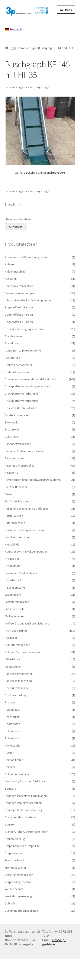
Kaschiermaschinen (17, 537)
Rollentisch (12, 738)
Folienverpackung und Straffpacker (27, 508)
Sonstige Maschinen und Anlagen (26, 796)
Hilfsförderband (15, 523)
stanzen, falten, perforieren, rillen (26, 832)
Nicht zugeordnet (16, 631)
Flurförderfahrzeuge (18, 501)
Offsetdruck (12, 659)
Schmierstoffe (16, 587)
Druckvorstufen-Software (21, 408)
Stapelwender (14, 853)
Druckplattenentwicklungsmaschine (27, 386)
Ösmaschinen (13, 666)
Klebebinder (13, 544)
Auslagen (11, 279)
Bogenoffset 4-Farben (19, 322)
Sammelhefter (14, 760)
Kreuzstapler (13, 566)
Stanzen (10, 824)
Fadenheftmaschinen (18, 444)
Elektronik (11, 422)
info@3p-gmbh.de (54, 942)
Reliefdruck (12, 717)
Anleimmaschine (15, 271)
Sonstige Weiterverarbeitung (23, 810)
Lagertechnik (13, 594)
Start (13, 48)
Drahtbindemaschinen (19, 365)
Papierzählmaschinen (18, 681)
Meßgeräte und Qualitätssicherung (27, 623)
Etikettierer (12, 437)
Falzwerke (11, 472)
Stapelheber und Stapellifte (22, 846)
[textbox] (41, 219)
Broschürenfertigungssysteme (24, 329)
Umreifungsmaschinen (19, 875)
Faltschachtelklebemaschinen (24, 451)
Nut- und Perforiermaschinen (23, 652)
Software (10, 788)
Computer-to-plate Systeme (23, 350)
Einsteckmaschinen (17, 415)
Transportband (14, 860)
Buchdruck (11, 343)
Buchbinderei (13, 336)
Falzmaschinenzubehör (19, 465)
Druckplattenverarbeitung (21, 393)
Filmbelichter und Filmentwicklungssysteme (33, 480)
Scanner (10, 767)
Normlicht (11, 638)
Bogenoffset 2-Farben (19, 314)
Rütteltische (12, 745)
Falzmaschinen (14, 458)
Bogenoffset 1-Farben (19, 307)
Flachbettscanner (16, 487)
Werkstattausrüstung (18, 896)
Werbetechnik (14, 889)
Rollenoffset (12, 731)
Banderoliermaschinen (19, 286)
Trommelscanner (15, 867)
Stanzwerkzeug (15, 839)
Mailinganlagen (14, 616)
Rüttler (9, 753)
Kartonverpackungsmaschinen (24, 530)
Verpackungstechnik (18, 882)
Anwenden (16, 226)
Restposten (12, 724)
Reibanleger (12, 710)
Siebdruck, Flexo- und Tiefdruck (25, 781)
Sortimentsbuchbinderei (20, 817)
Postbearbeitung (16, 695)
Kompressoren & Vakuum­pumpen (26, 551)
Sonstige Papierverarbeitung (23, 803)
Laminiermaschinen (17, 602)
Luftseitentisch (14, 609)
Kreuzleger (12, 559)
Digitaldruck (12, 358)
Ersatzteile (12, 429)
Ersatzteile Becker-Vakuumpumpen (29, 300)
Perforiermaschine (17, 688)
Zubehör (10, 903)
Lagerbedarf (13, 580)
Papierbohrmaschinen (19, 674)
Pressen (10, 702)
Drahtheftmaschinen (17, 372)
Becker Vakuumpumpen (20, 293)
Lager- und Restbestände (21, 573)
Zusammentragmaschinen (21, 911)
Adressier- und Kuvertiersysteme (26, 257)
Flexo (8, 494)
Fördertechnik (14, 515)
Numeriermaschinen (17, 645)
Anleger (10, 264)
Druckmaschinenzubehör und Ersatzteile (30, 379)
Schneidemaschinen (18, 774)
